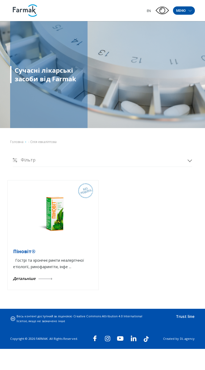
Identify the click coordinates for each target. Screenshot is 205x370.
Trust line (185, 316)
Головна (16, 142)
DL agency (187, 339)
